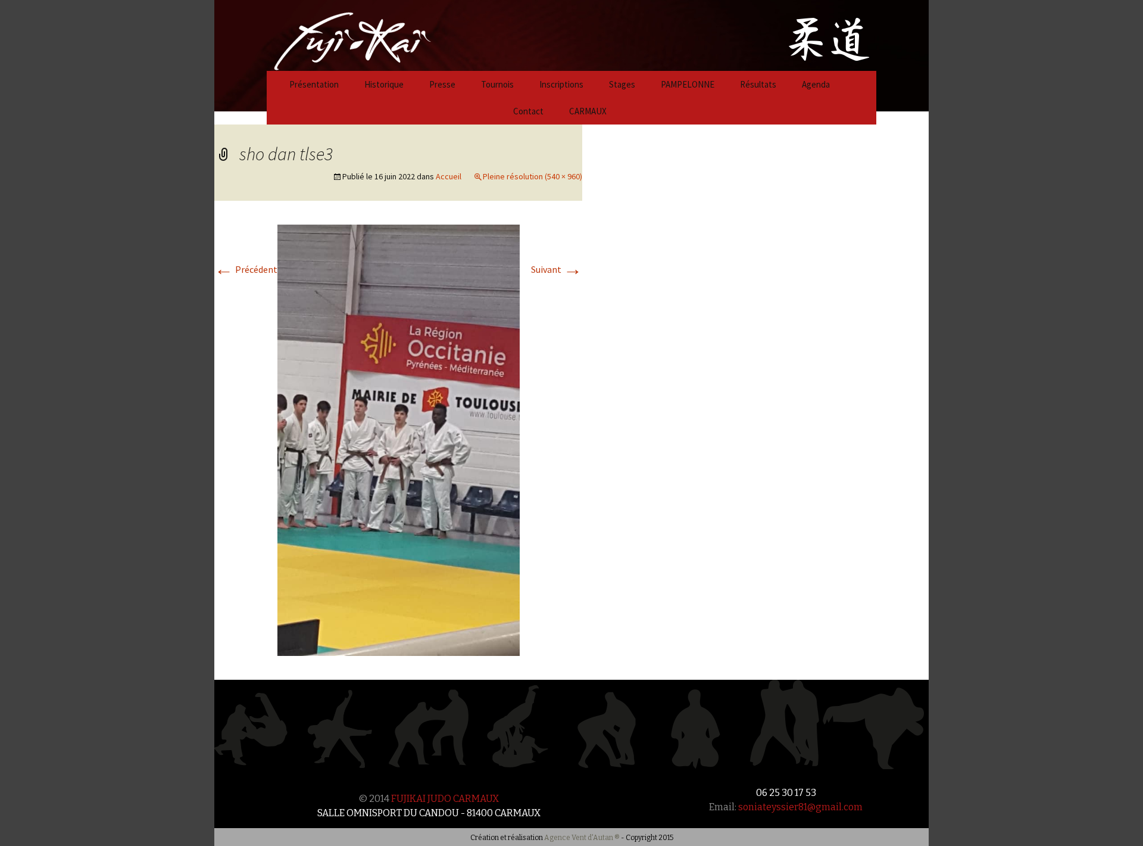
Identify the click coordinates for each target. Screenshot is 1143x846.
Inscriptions (561, 84)
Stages (622, 84)
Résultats (758, 84)
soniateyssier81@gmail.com (800, 807)
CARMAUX (588, 111)
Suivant (556, 269)
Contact (528, 111)
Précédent (245, 269)
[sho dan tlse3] (398, 439)
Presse (442, 84)
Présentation (314, 84)
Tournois (497, 84)
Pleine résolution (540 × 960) (532, 176)
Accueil (448, 176)
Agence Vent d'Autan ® (582, 837)
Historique (384, 84)
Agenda (816, 84)
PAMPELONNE (687, 84)
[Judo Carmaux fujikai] (322, 34)
